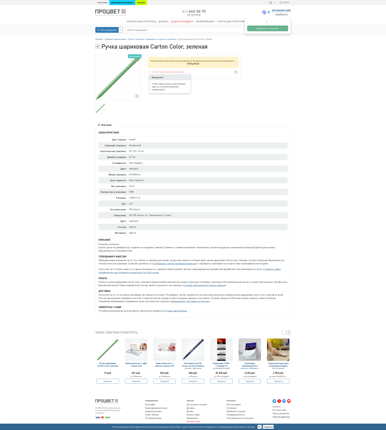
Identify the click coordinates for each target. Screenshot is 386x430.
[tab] (104, 125)
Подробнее (268, 427)
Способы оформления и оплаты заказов (204, 285)
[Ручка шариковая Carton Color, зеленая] (107, 350)
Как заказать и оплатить (197, 404)
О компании (231, 408)
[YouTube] (289, 401)
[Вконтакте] (284, 401)
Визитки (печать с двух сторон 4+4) (136, 364)
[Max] (264, 12)
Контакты (276, 406)
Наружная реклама (153, 411)
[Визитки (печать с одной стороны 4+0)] (164, 350)
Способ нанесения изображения (168, 71)
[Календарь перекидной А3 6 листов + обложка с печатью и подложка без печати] (250, 350)
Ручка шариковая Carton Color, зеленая (107, 364)
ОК (259, 427)
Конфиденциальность (235, 414)
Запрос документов (281, 413)
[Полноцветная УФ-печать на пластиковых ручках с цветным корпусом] (193, 350)
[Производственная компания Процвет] (110, 12)
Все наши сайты (279, 410)
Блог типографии (233, 404)
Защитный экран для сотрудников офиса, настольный (278, 365)
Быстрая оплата (193, 421)
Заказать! (107, 381)
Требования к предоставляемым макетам (174, 263)
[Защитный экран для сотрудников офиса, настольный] (278, 350)
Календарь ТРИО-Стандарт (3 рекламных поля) (221, 365)
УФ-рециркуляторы (153, 418)
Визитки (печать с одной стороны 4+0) (164, 364)
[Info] (235, 72)
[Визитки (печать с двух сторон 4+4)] (136, 350)
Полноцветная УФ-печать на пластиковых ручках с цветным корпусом (193, 366)
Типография (150, 404)
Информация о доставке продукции (190, 301)
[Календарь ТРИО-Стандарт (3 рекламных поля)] (221, 350)
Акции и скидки (193, 414)
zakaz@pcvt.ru (281, 14)
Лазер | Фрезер (151, 414)
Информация (192, 418)
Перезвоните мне (281, 10)
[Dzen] (279, 401)
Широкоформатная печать (156, 408)
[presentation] (289, 332)
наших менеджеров (176, 310)
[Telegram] (268, 12)
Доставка (191, 408)
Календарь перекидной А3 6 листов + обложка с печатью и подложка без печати (250, 366)
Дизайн (190, 411)
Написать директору (281, 417)
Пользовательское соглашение (239, 418)
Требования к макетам (235, 411)
